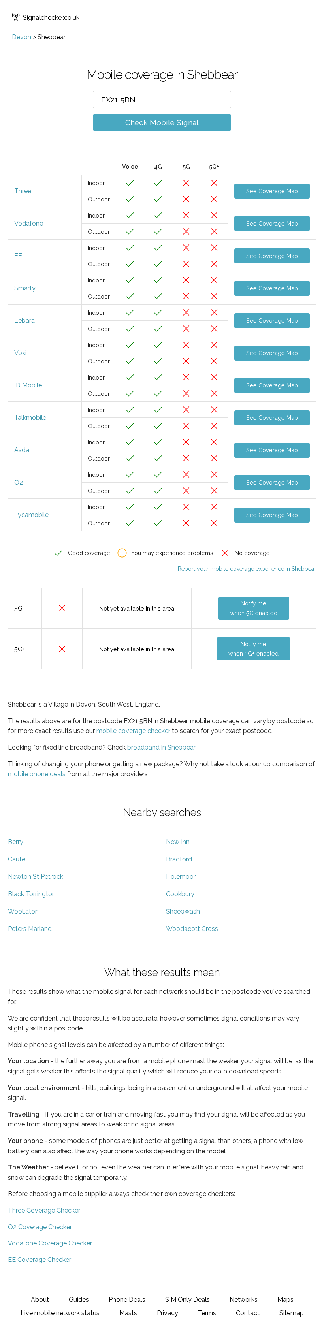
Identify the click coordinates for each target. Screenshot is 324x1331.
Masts (128, 1313)
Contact (248, 1313)
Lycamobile (31, 515)
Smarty (25, 288)
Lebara (24, 320)
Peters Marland (30, 928)
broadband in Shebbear (161, 747)
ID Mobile (28, 385)
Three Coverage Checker (44, 1210)
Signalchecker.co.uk (51, 17)
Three (22, 191)
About (40, 1299)
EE (18, 255)
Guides (79, 1299)
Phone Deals (127, 1299)
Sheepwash (183, 911)
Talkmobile (30, 417)
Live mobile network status (60, 1313)
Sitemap (291, 1313)
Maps (285, 1299)
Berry (15, 842)
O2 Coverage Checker (40, 1227)
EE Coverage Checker (39, 1259)
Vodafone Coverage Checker (50, 1243)
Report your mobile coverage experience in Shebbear (247, 569)
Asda (21, 450)
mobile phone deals (37, 774)
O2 (18, 482)
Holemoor (181, 876)
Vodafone (28, 223)
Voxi (20, 353)
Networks (244, 1299)
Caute (16, 859)
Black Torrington (32, 894)
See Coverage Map (272, 191)
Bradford (179, 859)
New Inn (178, 842)
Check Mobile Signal (162, 122)
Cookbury (180, 894)
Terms (207, 1313)
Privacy (167, 1313)
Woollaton (23, 911)
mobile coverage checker (133, 731)
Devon (21, 37)
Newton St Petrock (35, 876)
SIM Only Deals (187, 1299)
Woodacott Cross (192, 928)
